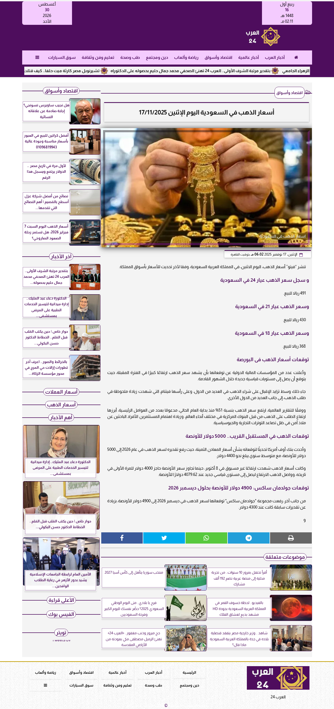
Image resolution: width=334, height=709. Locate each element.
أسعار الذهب (61, 404)
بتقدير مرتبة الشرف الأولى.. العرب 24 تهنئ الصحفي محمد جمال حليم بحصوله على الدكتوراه (211, 70)
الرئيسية (189, 672)
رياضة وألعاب (186, 57)
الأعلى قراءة (61, 600)
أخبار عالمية (248, 57)
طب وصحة (130, 57)
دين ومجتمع (157, 57)
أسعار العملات (61, 392)
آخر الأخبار (61, 256)
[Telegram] (249, 538)
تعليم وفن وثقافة (97, 57)
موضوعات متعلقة (285, 557)
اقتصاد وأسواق (218, 57)
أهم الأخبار (61, 417)
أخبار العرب (274, 57)
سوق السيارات (61, 57)
